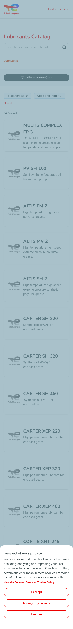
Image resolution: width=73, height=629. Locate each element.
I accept (36, 592)
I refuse (36, 614)
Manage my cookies (36, 603)
